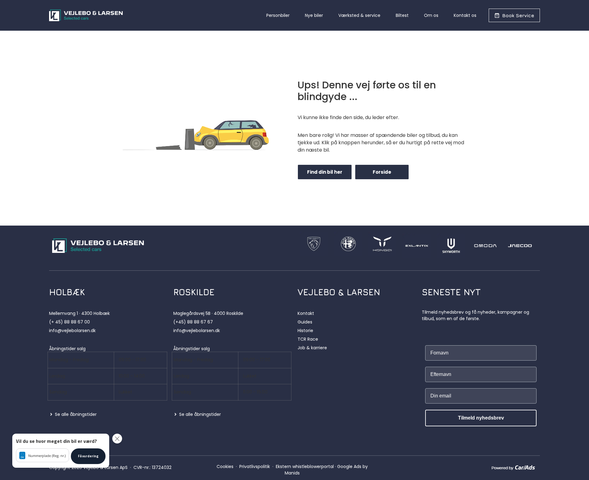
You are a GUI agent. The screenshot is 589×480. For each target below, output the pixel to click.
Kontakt (306, 313)
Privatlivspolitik (254, 466)
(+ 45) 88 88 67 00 (69, 322)
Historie (305, 330)
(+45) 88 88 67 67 (193, 322)
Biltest (402, 15)
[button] (60, 451)
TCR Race (308, 339)
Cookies (225, 466)
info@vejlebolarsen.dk (72, 330)
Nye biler (314, 15)
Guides (305, 322)
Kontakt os (465, 15)
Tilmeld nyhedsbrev (481, 417)
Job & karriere (312, 348)
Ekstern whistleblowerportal (305, 466)
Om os (431, 15)
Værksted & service (359, 15)
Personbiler (278, 15)
